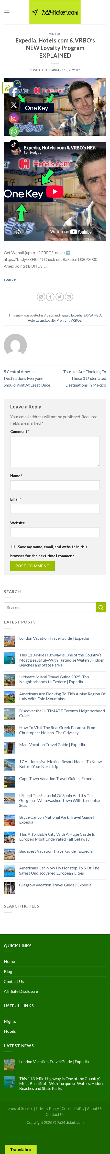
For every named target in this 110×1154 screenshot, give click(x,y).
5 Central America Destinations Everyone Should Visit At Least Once (27, 378)
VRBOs (76, 320)
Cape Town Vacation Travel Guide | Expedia (57, 778)
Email (15, 499)
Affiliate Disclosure (21, 991)
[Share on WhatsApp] (41, 297)
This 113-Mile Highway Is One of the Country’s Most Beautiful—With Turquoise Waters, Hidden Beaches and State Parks (61, 659)
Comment (19, 431)
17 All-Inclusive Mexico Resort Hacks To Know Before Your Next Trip (60, 764)
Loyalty (50, 320)
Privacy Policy (47, 1108)
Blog (8, 971)
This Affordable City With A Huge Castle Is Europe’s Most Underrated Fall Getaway (57, 836)
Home (9, 961)
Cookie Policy (73, 1108)
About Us (95, 1108)
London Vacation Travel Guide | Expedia (54, 638)
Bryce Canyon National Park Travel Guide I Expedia (56, 819)
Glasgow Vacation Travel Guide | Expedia (55, 884)
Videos (55, 33)
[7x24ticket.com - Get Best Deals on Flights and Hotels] (55, 12)
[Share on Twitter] (60, 297)
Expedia (77, 315)
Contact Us (14, 981)
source (10, 279)
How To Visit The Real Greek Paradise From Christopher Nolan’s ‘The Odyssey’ (57, 730)
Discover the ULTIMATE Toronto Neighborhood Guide (62, 713)
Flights (10, 1021)
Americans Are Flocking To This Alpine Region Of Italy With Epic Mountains (62, 696)
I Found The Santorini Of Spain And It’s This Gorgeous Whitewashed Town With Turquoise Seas (59, 800)
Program (63, 320)
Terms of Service (19, 1108)
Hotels (10, 1031)
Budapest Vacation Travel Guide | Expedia (56, 851)
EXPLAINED (92, 315)
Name (16, 476)
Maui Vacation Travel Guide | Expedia (52, 744)
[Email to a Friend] (69, 297)
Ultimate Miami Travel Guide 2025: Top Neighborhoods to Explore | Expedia (54, 679)
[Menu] (7, 12)
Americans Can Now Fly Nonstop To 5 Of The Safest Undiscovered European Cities (59, 870)
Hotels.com (36, 320)
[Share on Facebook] (50, 297)
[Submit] (101, 607)
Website (17, 523)
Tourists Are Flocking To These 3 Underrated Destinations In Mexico (84, 378)
